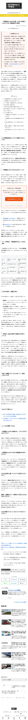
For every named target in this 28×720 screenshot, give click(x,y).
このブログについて (7, 712)
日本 (15, 571)
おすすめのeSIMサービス (15, 64)
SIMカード (18, 569)
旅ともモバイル (7, 224)
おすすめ (23, 569)
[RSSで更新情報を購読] (11, 598)
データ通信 (5, 571)
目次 (12, 96)
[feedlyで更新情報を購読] (9, 598)
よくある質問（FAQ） (8, 112)
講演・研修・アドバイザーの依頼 (21, 712)
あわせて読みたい (7, 110)
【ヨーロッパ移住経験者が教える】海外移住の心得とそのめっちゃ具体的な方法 (14, 558)
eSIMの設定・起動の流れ (9, 105)
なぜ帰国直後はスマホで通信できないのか (13, 99)
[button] (22, 583)
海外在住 (19, 571)
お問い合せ (7, 715)
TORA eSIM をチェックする (14, 199)
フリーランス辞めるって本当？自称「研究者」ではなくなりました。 (14, 564)
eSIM (13, 569)
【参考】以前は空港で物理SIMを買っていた (13, 106)
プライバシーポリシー (20, 715)
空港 (24, 571)
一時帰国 (10, 571)
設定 (3, 573)
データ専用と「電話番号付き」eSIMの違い (13, 103)
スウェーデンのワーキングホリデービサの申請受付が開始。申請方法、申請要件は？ (14, 553)
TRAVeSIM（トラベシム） (9, 218)
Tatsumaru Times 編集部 (14, 590)
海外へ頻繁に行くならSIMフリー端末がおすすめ (14, 108)
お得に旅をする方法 (6, 569)
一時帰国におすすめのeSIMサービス (12, 101)
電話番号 (8, 573)
